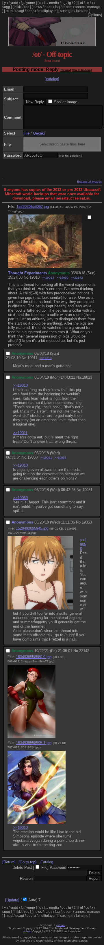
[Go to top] (27, 862)
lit (45, 3)
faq (57, 7)
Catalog (46, 862)
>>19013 (48, 277)
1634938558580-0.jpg (33, 657)
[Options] (95, 15)
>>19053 (60, 457)
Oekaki (39, 133)
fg (22, 3)
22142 (84, 651)
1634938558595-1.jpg (33, 743)
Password (58, 867)
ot (81, 3)
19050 (32, 457)
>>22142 (77, 277)
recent (67, 7)
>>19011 (20, 433)
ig (69, 3)
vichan (60, 925)
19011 (32, 358)
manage (93, 7)
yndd (14, 3)
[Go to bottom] (82, 70)
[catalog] (52, 79)
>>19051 (46, 457)
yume (30, 3)
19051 (87, 490)
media (54, 3)
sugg (6, 7)
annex (80, 7)
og (64, 3)
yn (6, 3)
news (38, 7)
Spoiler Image (65, 102)
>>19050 (62, 277)
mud (9, 11)
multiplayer (47, 11)
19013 (87, 377)
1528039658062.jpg (32, 206)
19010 (34, 277)
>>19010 (20, 385)
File (26, 133)
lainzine (82, 11)
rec (26, 7)
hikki (18, 7)
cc (87, 3)
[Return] (65, 70)
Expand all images (89, 181)
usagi (19, 11)
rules (48, 7)
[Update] (12, 900)
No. (26, 277)
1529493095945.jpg (32, 528)
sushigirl (66, 11)
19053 (87, 522)
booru (31, 11)
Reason (26, 878)
